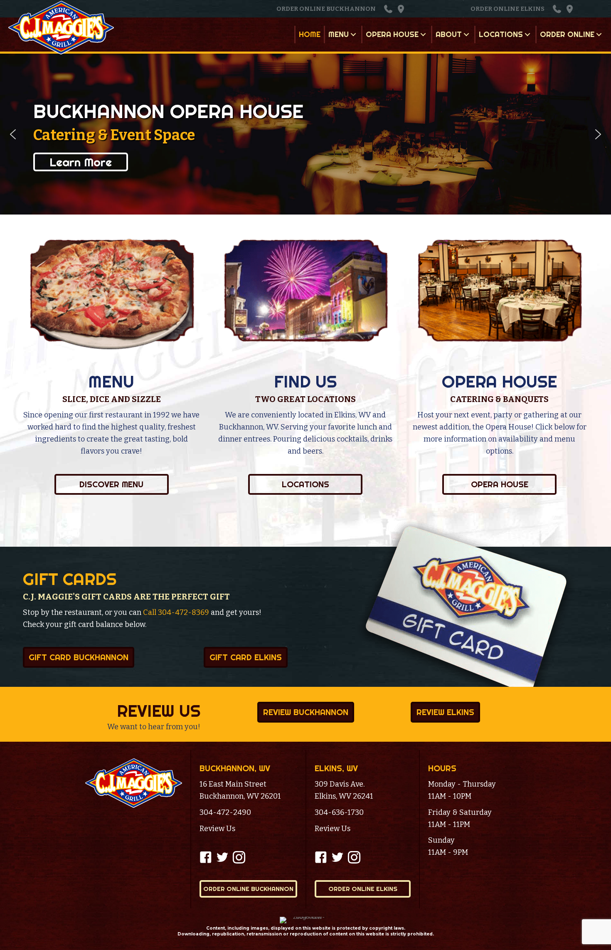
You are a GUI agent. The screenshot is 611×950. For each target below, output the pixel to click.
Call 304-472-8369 (176, 612)
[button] (388, 9)
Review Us (217, 828)
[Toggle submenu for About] (466, 34)
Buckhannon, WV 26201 (240, 796)
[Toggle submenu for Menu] (353, 34)
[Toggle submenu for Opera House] (423, 34)
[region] (305, 134)
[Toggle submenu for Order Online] (599, 34)
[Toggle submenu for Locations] (527, 34)
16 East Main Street (233, 784)
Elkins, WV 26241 (344, 796)
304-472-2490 (225, 812)
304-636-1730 (339, 812)
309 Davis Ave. (340, 784)
